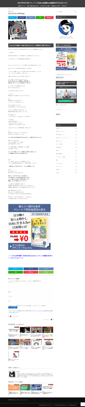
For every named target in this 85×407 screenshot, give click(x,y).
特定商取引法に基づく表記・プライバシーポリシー (18, 399)
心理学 (57, 150)
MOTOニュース (59, 128)
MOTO (18, 371)
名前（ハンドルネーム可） (61, 104)
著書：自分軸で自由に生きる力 (33, 5)
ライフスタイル (59, 163)
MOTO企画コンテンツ (60, 134)
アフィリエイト (59, 166)
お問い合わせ (64, 5)
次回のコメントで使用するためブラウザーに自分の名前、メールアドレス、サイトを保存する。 (28, 305)
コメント (10, 282)
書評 (57, 160)
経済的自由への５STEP (56, 5)
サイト (9, 301)
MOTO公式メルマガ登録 (45, 5)
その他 (57, 172)
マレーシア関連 (59, 144)
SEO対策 (58, 169)
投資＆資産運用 (59, 153)
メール (10, 296)
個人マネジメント (59, 140)
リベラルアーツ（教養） (61, 156)
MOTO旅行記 (58, 147)
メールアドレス (59, 109)
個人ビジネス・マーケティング (62, 137)
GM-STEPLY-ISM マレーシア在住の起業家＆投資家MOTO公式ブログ (42, 3)
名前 (9, 291)
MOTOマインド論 (59, 131)
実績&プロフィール (21, 5)
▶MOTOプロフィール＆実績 (66, 36)
